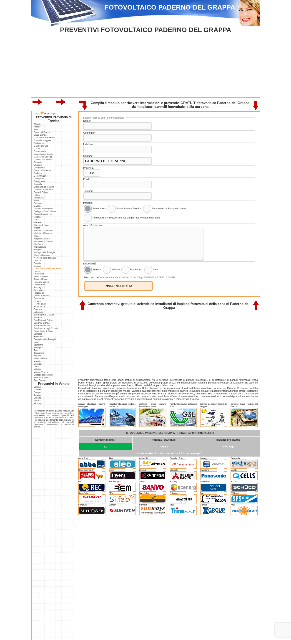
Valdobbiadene (40, 358)
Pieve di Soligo (41, 276)
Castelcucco (40, 151)
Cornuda (38, 184)
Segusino (38, 336)
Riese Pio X (39, 306)
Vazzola (37, 361)
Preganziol (39, 293)
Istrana (37, 217)
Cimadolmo (39, 168)
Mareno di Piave (41, 225)
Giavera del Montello (43, 209)
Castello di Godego (43, 157)
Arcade (37, 127)
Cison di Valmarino (42, 170)
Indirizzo (88, 144)
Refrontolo (39, 298)
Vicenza (37, 403)
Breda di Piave (41, 135)
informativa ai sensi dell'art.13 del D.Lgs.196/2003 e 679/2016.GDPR (137, 277)
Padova (37, 390)
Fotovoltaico (99, 208)
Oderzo (37, 260)
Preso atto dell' (129, 277)
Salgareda (38, 312)
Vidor (36, 367)
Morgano (38, 250)
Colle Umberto (41, 176)
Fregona (38, 203)
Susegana (38, 347)
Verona (37, 400)
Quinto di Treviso (42, 296)
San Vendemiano (42, 326)
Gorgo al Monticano (43, 214)
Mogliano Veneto (42, 239)
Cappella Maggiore (42, 140)
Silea (36, 342)
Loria (36, 219)
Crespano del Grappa (44, 187)
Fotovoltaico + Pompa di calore (168, 208)
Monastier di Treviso (43, 241)
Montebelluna (40, 247)
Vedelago (38, 364)
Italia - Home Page (44, 113)
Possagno (38, 287)
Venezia (37, 398)
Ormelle (37, 263)
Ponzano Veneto (41, 282)
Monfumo (38, 244)
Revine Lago (40, 304)
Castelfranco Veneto (43, 154)
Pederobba (39, 274)
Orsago (37, 266)
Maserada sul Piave (43, 230)
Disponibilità (89, 263)
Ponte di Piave (41, 279)
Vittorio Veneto (41, 372)
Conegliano (39, 179)
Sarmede (38, 334)
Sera (155, 269)
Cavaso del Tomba (43, 159)
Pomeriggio (135, 269)
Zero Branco (39, 380)
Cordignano (39, 181)
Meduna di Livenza (43, 233)
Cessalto (38, 162)
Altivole (37, 124)
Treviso (37, 356)
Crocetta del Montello (44, 189)
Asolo (36, 129)
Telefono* (88, 191)
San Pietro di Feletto (43, 320)
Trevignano (39, 353)
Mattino (115, 269)
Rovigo (37, 392)
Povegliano (39, 290)
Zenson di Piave (41, 377)
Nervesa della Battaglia (45, 258)
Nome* (87, 120)
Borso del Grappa (42, 132)
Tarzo (36, 350)
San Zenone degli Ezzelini (46, 328)
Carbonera (39, 143)
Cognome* (89, 132)
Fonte (36, 200)
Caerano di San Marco (44, 138)
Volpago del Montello (43, 375)
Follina (37, 195)
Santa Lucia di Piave (43, 331)
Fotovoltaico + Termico (128, 208)
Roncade (38, 309)
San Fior (38, 317)
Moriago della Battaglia (44, 252)
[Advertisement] (145, 65)
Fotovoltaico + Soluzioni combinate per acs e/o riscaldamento (126, 217)
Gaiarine (38, 206)
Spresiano (38, 345)
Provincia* (88, 167)
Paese (37, 271)
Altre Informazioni (92, 225)
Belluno (37, 387)
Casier (37, 148)
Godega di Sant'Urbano (45, 211)
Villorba (37, 369)
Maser (37, 228)
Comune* (88, 156)
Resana (37, 301)
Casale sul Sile (41, 146)
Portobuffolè (39, 285)
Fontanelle (39, 198)
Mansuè (37, 222)
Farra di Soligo (41, 192)
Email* (86, 179)
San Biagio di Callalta (44, 315)
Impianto (88, 202)
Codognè (38, 173)
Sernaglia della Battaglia (45, 339)
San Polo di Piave (42, 323)
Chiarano (38, 165)
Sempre (96, 269)
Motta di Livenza (42, 255)
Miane (37, 236)
